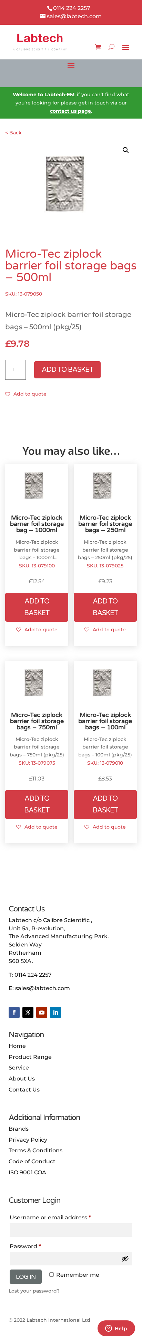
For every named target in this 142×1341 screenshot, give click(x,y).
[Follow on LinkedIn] (55, 1012)
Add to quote (30, 394)
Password (38, 1246)
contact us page (70, 111)
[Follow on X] (27, 1012)
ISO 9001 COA (27, 1172)
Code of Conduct (32, 1161)
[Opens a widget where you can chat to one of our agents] (116, 1329)
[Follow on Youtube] (41, 1012)
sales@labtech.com (42, 988)
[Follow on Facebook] (14, 1012)
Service (19, 1067)
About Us (22, 1078)
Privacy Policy (28, 1140)
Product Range (30, 1057)
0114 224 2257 (33, 975)
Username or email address (63, 1217)
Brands (19, 1129)
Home (17, 1046)
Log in (26, 1277)
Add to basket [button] (36, 607)
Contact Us (24, 1089)
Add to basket (67, 370)
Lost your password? (34, 1291)
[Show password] (125, 1258)
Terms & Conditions (35, 1150)
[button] (126, 150)
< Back (13, 133)
